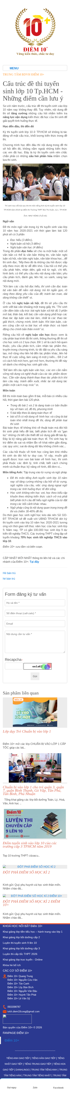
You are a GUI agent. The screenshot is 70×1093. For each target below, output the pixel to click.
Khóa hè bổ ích (12, 965)
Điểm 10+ (12, 1040)
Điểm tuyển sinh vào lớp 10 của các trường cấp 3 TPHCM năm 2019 (30, 844)
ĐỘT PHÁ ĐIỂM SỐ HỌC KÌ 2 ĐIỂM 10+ (31, 903)
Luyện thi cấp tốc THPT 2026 (20, 953)
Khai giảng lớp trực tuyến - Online (23, 959)
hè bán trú (9, 578)
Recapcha (14, 660)
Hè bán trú (9, 573)
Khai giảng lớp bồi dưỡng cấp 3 (21, 948)
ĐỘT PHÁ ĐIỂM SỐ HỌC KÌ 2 (26, 872)
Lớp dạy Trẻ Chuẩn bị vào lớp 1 (27, 731)
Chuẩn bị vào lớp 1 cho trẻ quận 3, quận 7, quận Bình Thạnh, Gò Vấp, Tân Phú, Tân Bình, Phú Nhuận (33, 790)
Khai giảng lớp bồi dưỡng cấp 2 (21, 937)
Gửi (35, 676)
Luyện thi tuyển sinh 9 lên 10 (20, 942)
